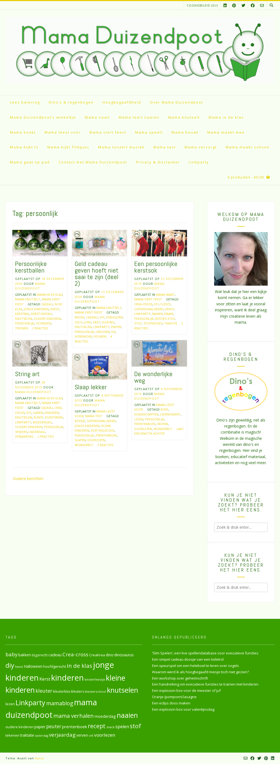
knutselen (23, 319)
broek (79, 317)
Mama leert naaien (139, 117)
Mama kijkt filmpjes (68, 147)
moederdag (42, 422)
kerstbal (22, 314)
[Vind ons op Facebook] (252, 5)
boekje (80, 421)
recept (97, 726)
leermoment (170, 414)
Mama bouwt (185, 132)
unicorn (102, 332)
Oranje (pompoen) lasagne (174, 696)
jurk (87, 322)
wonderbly (163, 429)
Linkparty (199, 162)
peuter (53, 726)
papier (116, 327)
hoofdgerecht (54, 666)
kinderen (52, 413)
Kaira (39, 758)
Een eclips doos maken (171, 703)
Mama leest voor (63, 132)
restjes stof (165, 319)
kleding (108, 322)
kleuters (77, 691)
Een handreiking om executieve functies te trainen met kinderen (205, 684)
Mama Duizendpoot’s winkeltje (43, 117)
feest (19, 667)
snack (110, 727)
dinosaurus (124, 654)
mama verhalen (73, 715)
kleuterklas (61, 691)
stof (138, 323)
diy (102, 317)
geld (79, 322)
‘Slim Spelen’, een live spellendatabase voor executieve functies (205, 653)
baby (11, 654)
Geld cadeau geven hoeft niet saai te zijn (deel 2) (96, 273)
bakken (24, 654)
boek (164, 409)
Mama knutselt (184, 117)
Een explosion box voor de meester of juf (186, 690)
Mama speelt (149, 132)
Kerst (54, 309)
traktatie (27, 735)
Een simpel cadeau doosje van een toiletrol (188, 659)
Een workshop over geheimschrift (180, 678)
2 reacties (40, 328)
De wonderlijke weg (153, 377)
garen (38, 413)
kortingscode (102, 430)
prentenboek (145, 424)
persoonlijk (24, 323)
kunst (38, 417)
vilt (91, 735)
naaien (157, 314)
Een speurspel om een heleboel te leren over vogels (195, 665)
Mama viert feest (107, 132)
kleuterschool (95, 691)
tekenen (21, 328)
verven (82, 735)
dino (109, 654)
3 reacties (105, 445)
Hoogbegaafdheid (122, 102)
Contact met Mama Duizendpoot (93, 162)
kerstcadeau (41, 314)
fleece (166, 304)
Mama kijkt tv (24, 147)
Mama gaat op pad (30, 162)
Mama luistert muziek (121, 147)
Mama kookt (23, 132)
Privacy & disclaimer (158, 162)
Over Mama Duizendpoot (176, 102)
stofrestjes (153, 323)
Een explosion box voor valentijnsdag (183, 709)
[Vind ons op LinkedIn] (225, 5)
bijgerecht (40, 655)
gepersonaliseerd (149, 309)
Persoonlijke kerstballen (31, 266)
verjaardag (24, 436)
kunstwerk (54, 417)
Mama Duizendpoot (33, 392)
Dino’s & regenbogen (71, 102)
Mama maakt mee (226, 132)
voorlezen (143, 429)
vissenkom (83, 336)
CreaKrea (97, 654)
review (162, 424)
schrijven (43, 323)
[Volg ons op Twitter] (243, 5)
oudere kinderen (47, 319)
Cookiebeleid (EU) (202, 5)
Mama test (164, 147)
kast (96, 322)
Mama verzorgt (201, 147)
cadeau (47, 304)
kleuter (44, 690)
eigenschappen (146, 414)
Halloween (33, 666)
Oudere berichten (28, 478)
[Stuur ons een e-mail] (262, 5)
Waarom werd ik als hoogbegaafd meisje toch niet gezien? (200, 671)
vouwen (99, 336)
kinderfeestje (94, 679)
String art (27, 374)
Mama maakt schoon (248, 147)
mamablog (59, 703)
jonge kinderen (36, 309)
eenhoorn (114, 317)
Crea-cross (143, 304)
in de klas (79, 665)
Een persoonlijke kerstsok (155, 266)
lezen (138, 419)
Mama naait (97, 117)
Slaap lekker (91, 387)
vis (113, 332)
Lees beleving (25, 102)
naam (168, 314)
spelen (122, 726)
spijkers (21, 432)
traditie (170, 323)
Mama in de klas (226, 117)
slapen (80, 440)
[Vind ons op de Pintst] (234, 5)
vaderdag (37, 432)
